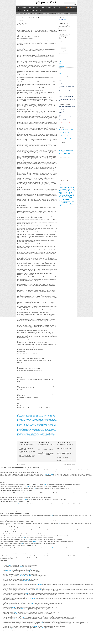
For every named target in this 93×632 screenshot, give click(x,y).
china (65, 187)
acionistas (22, 419)
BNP (49, 420)
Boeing (51, 420)
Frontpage (60, 144)
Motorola (19, 430)
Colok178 (15, 581)
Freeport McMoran (26, 425)
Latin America (57, 13)
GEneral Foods (33, 425)
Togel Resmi (12, 628)
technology (68, 202)
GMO (60, 196)
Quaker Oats (47, 434)
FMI (21, 425)
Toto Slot (77, 520)
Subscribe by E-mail (64, 23)
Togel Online (28, 539)
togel (36, 535)
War (54, 7)
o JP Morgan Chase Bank (44, 433)
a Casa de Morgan (36, 414)
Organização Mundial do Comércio (37, 434)
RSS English (25, 10)
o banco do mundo (51, 430)
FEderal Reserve (62, 195)
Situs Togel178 (12, 555)
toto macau (25, 499)
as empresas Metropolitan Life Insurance (33, 419)
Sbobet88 (67, 621)
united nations (62, 204)
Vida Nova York (51, 435)
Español (32, 10)
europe (60, 193)
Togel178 (2, 557)
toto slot (34, 488)
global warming (70, 195)
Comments (73, 7)
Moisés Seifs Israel (47, 429)
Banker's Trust (41, 420)
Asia (52, 13)
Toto (52, 547)
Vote (63, 47)
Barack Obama (72, 186)
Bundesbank (19, 421)
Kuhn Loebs (49, 428)
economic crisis (65, 190)
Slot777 (59, 523)
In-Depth (42, 7)
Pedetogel (21, 574)
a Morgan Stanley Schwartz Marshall (45, 416)
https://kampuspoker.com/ (21, 578)
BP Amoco (55, 420)
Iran (73, 198)
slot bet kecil (38, 531)
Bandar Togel (47, 630)
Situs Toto (45, 496)
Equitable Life (34, 424)
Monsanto (53, 429)
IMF (70, 198)
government (62, 198)
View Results (63, 50)
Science (29, 7)
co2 (64, 189)
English (23, 13)
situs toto (44, 484)
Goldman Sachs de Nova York (42, 425)
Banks (67, 186)
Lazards (26, 429)
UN (71, 202)
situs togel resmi (38, 589)
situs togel (37, 576)
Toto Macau (51, 492)
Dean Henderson (22, 22)
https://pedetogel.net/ (31, 571)
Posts (68, 7)
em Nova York (28, 424)
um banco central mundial (34, 435)
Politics (40, 13)
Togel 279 (9, 565)
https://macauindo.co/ (8, 570)
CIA (68, 187)
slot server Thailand (16, 533)
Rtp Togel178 (7, 564)
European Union (66, 193)
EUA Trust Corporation (48, 424)
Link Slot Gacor (19, 503)
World (18, 13)
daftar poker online (26, 580)
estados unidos (40, 424)
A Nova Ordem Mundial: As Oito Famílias (28, 18)
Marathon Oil (34, 429)
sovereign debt (61, 202)
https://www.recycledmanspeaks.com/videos (25, 575)
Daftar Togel (8, 471)
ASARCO (42, 419)
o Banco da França (36, 430)
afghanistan (60, 186)
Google (68, 196)
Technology (36, 7)
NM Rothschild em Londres (27, 430)
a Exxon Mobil (44, 415)
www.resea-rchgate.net (16, 562)
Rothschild (26, 435)
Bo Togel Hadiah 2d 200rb (48, 474)
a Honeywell (26, 416)
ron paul (69, 201)
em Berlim (23, 424)
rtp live (51, 515)
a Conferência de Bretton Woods (27, 415)
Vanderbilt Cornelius (44, 435)
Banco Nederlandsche (33, 420)
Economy (24, 7)
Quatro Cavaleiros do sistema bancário (25, 29)
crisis (72, 189)
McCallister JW (40, 429)
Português (38, 10)
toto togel (27, 505)
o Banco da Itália (43, 430)
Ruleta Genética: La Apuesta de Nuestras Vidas (67, 131)
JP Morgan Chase (31, 428)
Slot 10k (44, 529)
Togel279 (17, 613)
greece (67, 198)
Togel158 (21, 566)
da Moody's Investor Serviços (50, 421)
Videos (58, 7)
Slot (29, 579)
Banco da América (47, 419)
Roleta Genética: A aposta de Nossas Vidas (66, 129)
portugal (65, 201)
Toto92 (27, 593)
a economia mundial (38, 415)
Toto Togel (27, 486)
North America (34, 13)
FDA (73, 193)
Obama (61, 201)
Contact (19, 10)
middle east (61, 199)
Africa (62, 13)
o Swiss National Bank (26, 434)
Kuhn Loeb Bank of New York (40, 428)
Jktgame (41, 622)
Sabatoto (37, 595)
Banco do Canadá (25, 420)
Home (19, 7)
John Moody (25, 428)
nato (71, 199)
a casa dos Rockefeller (44, 414)
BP (59, 187)
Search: (62, 2)
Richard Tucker (20, 435)
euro (70, 192)
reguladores (52, 434)
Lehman (29, 429)
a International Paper (34, 416)
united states (71, 204)
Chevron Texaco (33, 421)
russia (73, 201)
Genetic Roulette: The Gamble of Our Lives (66, 138)
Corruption (48, 7)
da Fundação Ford (40, 421)
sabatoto (29, 553)
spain (64, 202)
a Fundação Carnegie (52, 415)
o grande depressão (35, 433)
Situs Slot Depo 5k (6, 509)
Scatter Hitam (24, 507)
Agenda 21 (64, 186)
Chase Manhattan (25, 421)
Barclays (46, 420)
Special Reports (46, 13)
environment (60, 192)
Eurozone (71, 193)
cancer (61, 187)
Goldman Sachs (64, 196)
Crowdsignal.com (64, 51)
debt (60, 190)
